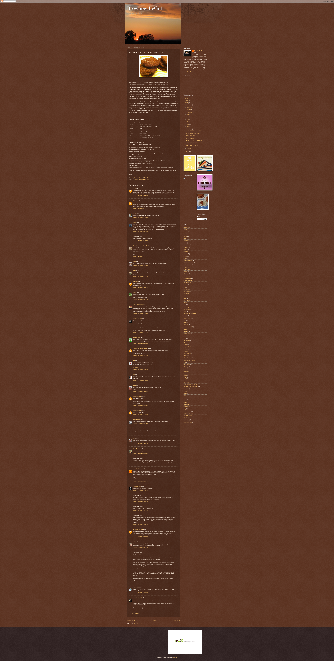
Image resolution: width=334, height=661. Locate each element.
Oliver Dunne (187, 364)
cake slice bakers (188, 260)
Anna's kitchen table (138, 304)
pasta (185, 369)
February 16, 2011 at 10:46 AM (140, 464)
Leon (185, 338)
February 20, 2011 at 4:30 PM (140, 593)
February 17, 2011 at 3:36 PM (140, 537)
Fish (185, 311)
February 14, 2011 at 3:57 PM (140, 196)
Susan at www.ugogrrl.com (140, 348)
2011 (186, 103)
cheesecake (187, 269)
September (189, 112)
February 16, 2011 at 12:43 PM (140, 481)
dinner (185, 298)
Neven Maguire (187, 353)
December (189, 105)
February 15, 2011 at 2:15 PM (140, 423)
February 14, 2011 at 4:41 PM (140, 231)
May (188, 121)
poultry (185, 378)
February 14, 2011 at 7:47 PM (140, 265)
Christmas (186, 276)
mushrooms (186, 351)
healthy (185, 329)
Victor (134, 213)
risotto (185, 393)
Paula (134, 188)
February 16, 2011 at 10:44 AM (140, 453)
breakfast (186, 251)
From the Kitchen (137, 469)
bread (185, 249)
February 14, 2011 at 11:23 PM (140, 313)
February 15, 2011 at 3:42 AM (140, 369)
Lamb (185, 335)
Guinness (186, 324)
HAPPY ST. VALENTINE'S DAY (194, 140)
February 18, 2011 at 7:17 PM (140, 582)
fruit (184, 320)
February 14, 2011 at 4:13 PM (140, 217)
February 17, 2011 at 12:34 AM (140, 524)
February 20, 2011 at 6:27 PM (140, 610)
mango (185, 344)
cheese (185, 267)
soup (185, 409)
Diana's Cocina (137, 486)
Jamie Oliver (187, 333)
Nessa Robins (136, 449)
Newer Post (131, 620)
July (188, 117)
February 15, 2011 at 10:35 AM (140, 391)
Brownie (186, 254)
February (189, 129)
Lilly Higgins (187, 340)
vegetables (186, 420)
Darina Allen (187, 291)
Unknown (135, 201)
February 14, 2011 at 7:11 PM (140, 256)
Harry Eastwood (188, 327)
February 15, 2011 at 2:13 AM (140, 343)
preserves (186, 380)
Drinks (185, 302)
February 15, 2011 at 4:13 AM (140, 380)
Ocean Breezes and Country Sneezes (143, 245)
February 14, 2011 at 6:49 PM (140, 240)
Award (185, 229)
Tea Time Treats (188, 415)
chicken (185, 271)
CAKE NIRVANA (190, 135)
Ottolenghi (186, 366)
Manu (134, 385)
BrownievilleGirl (144, 8)
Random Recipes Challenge (190, 386)
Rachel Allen (187, 382)
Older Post (176, 620)
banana (185, 231)
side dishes (186, 404)
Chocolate (135, 179)
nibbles (185, 355)
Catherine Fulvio (188, 265)
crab (185, 287)
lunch (185, 342)
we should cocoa (188, 422)
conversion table (188, 280)
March (188, 126)
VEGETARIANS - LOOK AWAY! (194, 143)
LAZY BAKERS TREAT (192, 145)
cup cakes (186, 289)
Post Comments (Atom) (140, 624)
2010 (186, 151)
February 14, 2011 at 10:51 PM (140, 299)
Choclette (135, 587)
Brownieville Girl (137, 318)
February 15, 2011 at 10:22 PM (140, 433)
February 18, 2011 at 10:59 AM (140, 547)
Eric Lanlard (187, 309)
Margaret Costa (187, 347)
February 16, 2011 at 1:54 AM (140, 444)
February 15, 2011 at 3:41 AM (140, 355)
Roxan (134, 222)
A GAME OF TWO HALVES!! (193, 131)
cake (185, 258)
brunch (185, 256)
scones (185, 402)
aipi (134, 360)
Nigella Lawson (187, 358)
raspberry (186, 389)
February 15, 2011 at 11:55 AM (140, 405)
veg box (186, 417)
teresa (134, 270)
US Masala (135, 367)
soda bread (186, 406)
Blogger (175, 657)
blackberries (187, 245)
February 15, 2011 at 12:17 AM (140, 332)
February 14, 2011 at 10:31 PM (140, 287)
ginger (185, 322)
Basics (185, 236)
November (189, 107)
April (188, 124)
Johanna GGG (136, 337)
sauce (185, 400)
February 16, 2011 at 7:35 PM (140, 501)
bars (185, 234)
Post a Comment (135, 613)
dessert (185, 296)
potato (185, 375)
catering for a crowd (188, 262)
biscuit (185, 242)
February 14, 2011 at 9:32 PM (140, 276)
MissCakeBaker (137, 419)
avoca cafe (186, 227)
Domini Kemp (187, 300)
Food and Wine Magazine (190, 313)
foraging (186, 315)
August (189, 114)
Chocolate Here (137, 396)
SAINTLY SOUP (190, 138)
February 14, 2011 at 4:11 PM (140, 208)
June (188, 119)
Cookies (141, 179)
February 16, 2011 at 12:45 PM (140, 490)
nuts (185, 362)
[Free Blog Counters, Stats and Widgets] (184, 178)
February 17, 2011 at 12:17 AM (140, 510)
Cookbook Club (187, 282)
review (185, 391)
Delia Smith (186, 293)
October (189, 109)
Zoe (134, 374)
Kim (134, 438)
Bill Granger (186, 240)
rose (185, 395)
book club (186, 247)
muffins (185, 349)
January (189, 148)
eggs (185, 304)
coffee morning (187, 278)
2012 (186, 100)
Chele (134, 261)
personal (186, 371)
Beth (134, 542)
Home (154, 620)
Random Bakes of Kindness (191, 384)
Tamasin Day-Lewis (188, 413)
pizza (185, 373)
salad (185, 397)
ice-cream (186, 331)
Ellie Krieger (146, 179)
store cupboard (187, 411)
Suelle (134, 292)
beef (185, 238)
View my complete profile (190, 71)
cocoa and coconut (138, 529)
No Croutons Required (189, 360)
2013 (186, 98)
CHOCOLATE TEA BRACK (193, 133)
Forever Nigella (187, 318)
